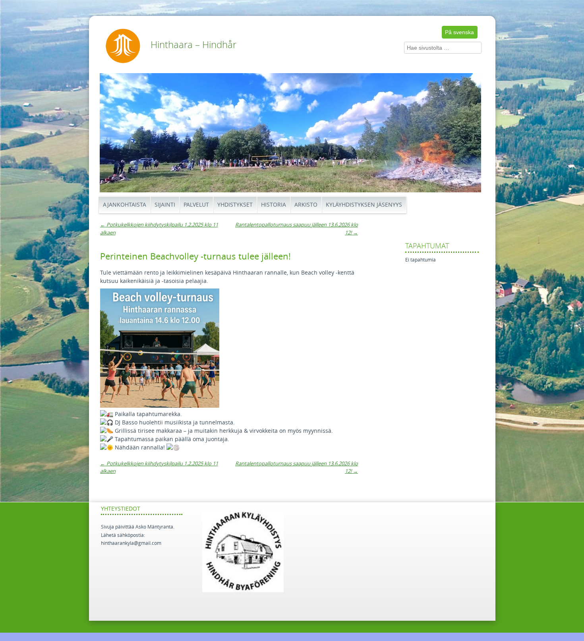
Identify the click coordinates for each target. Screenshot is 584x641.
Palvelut (196, 204)
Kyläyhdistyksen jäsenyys (364, 204)
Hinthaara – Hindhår (193, 44)
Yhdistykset (235, 204)
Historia (273, 204)
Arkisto (305, 204)
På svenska (459, 32)
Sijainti (165, 204)
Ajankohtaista (124, 204)
